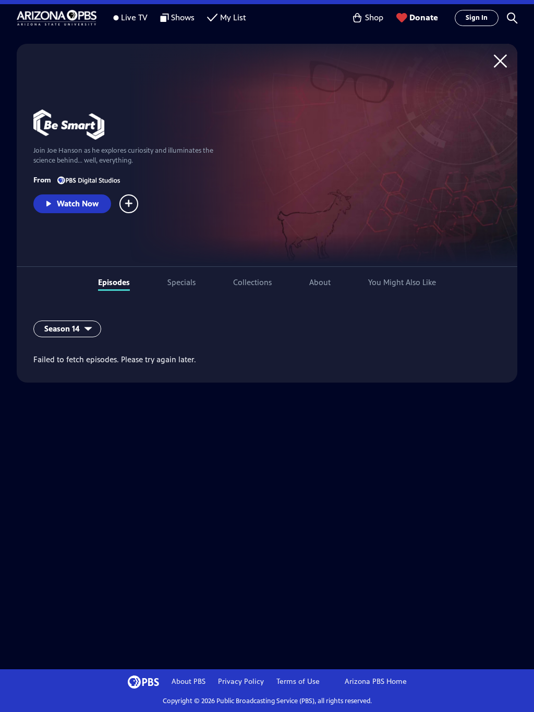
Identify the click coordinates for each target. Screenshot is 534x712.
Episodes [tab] (114, 282)
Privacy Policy (241, 681)
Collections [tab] (252, 282)
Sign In (477, 18)
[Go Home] (500, 60)
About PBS (188, 681)
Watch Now (78, 203)
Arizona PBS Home (376, 681)
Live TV (134, 17)
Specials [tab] (181, 282)
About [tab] (320, 282)
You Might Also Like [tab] (402, 282)
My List (233, 17)
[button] (512, 17)
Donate (423, 17)
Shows (183, 17)
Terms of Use (298, 681)
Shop (374, 17)
